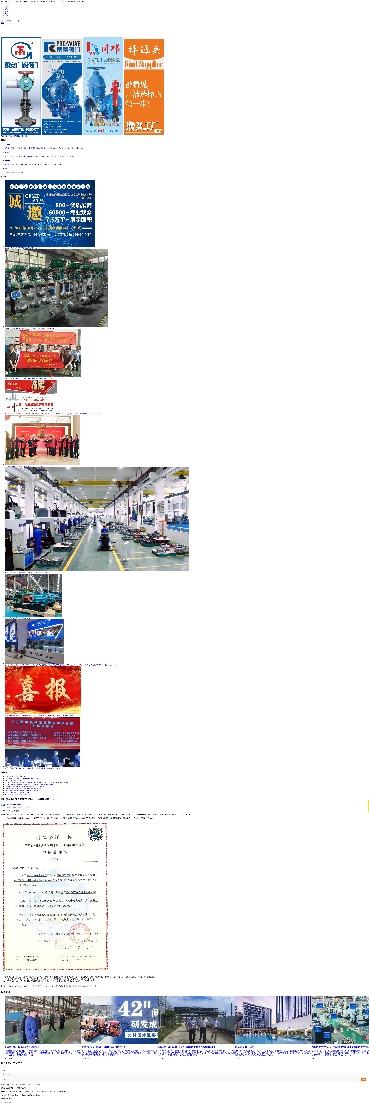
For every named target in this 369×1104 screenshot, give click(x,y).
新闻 (6, 9)
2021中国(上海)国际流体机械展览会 (19, 794)
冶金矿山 (43, 156)
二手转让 (60, 148)
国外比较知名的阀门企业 (14, 780)
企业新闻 (25, 136)
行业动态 (7, 152)
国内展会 (14, 172)
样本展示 (15, 1084)
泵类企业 (14, 148)
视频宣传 (23, 1084)
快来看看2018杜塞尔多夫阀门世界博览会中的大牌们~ (24, 778)
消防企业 (27, 148)
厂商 (6, 17)
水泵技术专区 (18, 164)
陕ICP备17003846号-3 (32, 1088)
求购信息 (73, 148)
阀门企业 (8, 148)
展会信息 (7, 168)
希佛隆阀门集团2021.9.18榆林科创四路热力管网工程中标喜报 (27, 986)
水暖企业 (34, 148)
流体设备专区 (47, 164)
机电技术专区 (28, 164)
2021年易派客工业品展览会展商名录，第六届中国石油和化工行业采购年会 (31, 784)
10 (5, 794)
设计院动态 (70, 156)
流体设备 (40, 148)
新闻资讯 (17, 136)
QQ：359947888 (6, 1102)
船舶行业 (56, 156)
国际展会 (21, 172)
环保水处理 (36, 156)
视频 (6, 13)
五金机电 (53, 148)
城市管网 (29, 156)
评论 (363, 1079)
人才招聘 (66, 148)
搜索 (2, 23)
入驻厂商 (37, 1084)
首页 (6, 7)
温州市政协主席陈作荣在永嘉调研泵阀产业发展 (22, 790)
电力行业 (22, 156)
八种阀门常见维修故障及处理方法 (17, 776)
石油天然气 (15, 156)
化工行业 (8, 156)
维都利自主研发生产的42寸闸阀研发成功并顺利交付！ (24, 788)
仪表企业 (21, 148)
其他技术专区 (57, 164)
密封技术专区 (38, 164)
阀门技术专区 (9, 164)
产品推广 (30, 1084)
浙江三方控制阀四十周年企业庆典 (17, 792)
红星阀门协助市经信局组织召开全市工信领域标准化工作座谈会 (76, 986)
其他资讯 (79, 148)
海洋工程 (63, 156)
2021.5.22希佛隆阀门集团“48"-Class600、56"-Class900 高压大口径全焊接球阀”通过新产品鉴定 (37, 782)
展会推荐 (8, 172)
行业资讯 (8, 1084)
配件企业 (47, 148)
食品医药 (50, 156)
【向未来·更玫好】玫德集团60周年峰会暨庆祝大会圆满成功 (26, 786)
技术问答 (7, 160)
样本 (6, 11)
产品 (6, 15)
